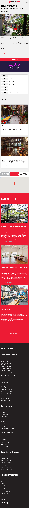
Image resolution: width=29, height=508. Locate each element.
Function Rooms (5, 384)
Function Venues (5, 382)
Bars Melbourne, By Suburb (7, 428)
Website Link (6, 174)
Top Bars (3, 425)
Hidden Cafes (4, 444)
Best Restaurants (5, 370)
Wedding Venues (5, 398)
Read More (3, 53)
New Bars (3, 419)
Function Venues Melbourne (11, 376)
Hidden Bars (4, 416)
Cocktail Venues (5, 396)
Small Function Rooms (6, 391)
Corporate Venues (5, 395)
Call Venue (17, 174)
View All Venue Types (6, 400)
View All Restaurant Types (7, 372)
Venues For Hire (5, 388)
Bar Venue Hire (4, 458)
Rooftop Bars (4, 412)
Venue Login (4, 488)
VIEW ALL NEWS (24, 199)
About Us (3, 481)
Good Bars (3, 421)
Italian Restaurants (5, 365)
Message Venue (25, 174)
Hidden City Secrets (9, 475)
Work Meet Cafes (5, 446)
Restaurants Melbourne (9, 355)
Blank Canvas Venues (6, 460)
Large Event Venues (6, 464)
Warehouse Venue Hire (6, 471)
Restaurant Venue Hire (6, 469)
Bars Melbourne (7, 406)
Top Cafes (3, 439)
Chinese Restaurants (6, 366)
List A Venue (4, 485)
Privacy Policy (4, 493)
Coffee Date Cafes (5, 442)
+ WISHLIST (14, 59)
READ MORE (8, 241)
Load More (14, 333)
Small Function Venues (6, 393)
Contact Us (3, 483)
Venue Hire (3, 386)
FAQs (2, 487)
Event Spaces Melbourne (10, 452)
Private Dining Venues (6, 467)
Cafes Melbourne (7, 432)
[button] (14, 183)
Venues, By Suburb (5, 402)
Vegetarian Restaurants (6, 363)
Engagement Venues (6, 462)
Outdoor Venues (5, 465)
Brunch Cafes (4, 441)
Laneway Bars (4, 414)
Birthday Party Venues (6, 389)
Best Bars (3, 423)
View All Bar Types (5, 426)
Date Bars (3, 418)
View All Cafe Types (5, 448)
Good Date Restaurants (6, 368)
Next (26, 24)
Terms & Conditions (5, 491)
